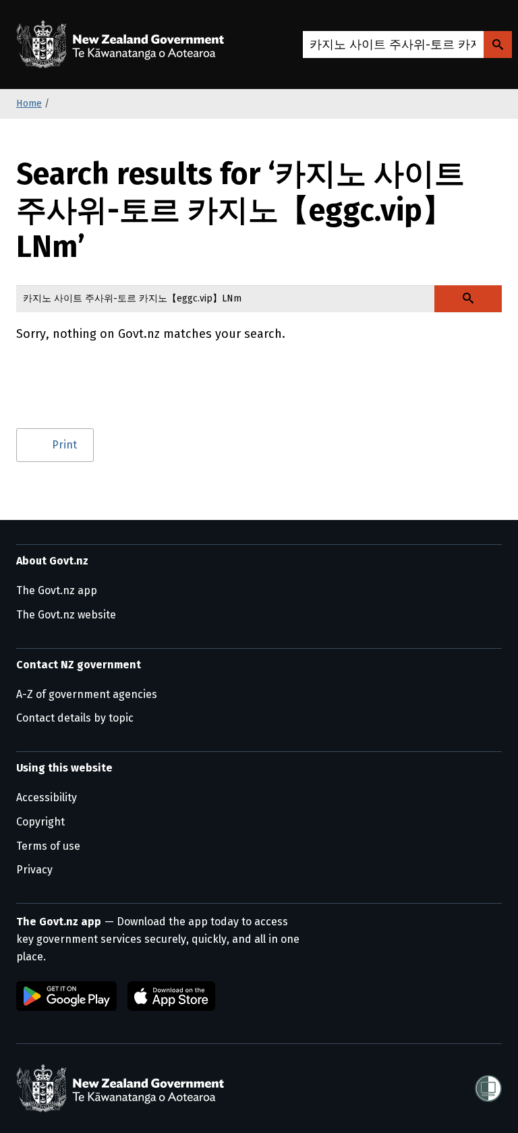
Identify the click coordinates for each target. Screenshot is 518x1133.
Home (29, 103)
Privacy (34, 869)
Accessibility (46, 797)
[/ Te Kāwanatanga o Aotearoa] (123, 44)
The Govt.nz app (56, 590)
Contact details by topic (75, 717)
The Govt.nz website (66, 614)
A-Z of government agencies (86, 694)
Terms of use (48, 846)
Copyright (40, 821)
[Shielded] (488, 1088)
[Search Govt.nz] (498, 44)
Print (64, 444)
